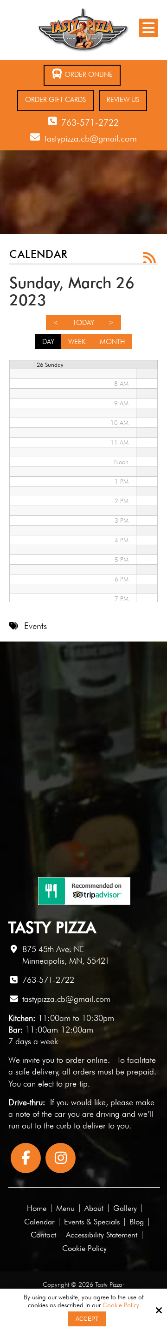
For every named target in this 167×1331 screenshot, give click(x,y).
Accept (87, 1319)
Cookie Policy (121, 1305)
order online (86, 1060)
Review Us (123, 99)
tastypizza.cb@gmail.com (91, 138)
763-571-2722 (90, 122)
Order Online (88, 74)
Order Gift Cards (55, 99)
